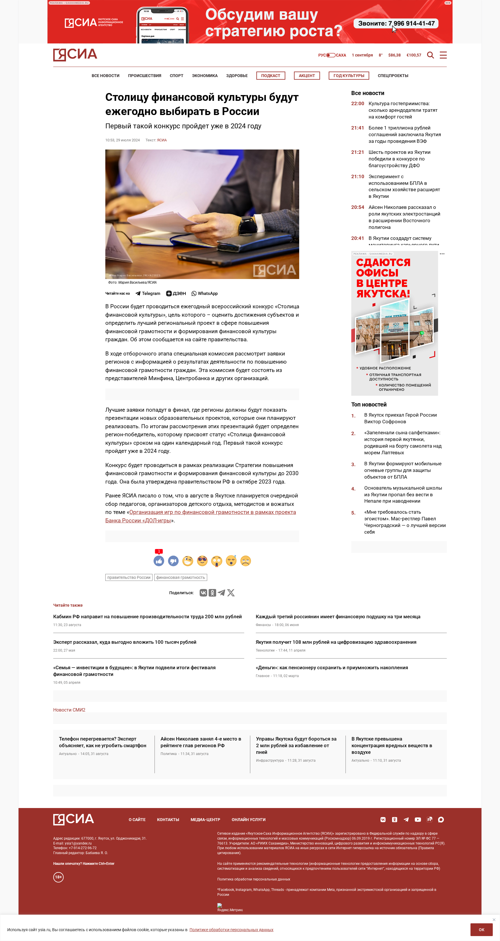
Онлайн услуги (249, 819)
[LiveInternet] (253, 907)
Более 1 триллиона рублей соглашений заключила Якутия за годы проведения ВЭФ (405, 134)
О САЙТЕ (137, 819)
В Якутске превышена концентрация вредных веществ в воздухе (392, 745)
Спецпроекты (393, 76)
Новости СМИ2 (69, 710)
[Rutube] (429, 819)
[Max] (441, 819)
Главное (262, 676)
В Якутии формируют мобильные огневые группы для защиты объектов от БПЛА (403, 470)
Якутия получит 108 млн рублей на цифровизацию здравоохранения (336, 642)
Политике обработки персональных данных (231, 929)
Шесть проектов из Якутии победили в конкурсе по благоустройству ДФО (400, 158)
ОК (481, 929)
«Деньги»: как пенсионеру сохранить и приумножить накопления (332, 667)
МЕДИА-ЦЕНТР (205, 819)
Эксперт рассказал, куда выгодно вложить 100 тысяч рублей (124, 642)
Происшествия (144, 76)
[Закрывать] (493, 919)
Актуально (68, 754)
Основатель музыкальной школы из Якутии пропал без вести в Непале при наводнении (403, 494)
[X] (231, 592)
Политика (169, 754)
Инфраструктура (270, 760)
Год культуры (349, 75)
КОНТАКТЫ (168, 819)
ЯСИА (162, 140)
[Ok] (394, 819)
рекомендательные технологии (282, 864)
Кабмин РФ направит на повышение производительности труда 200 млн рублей (147, 616)
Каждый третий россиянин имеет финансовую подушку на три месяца (338, 616)
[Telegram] (221, 592)
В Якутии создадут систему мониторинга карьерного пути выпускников (404, 244)
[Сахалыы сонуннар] (332, 55)
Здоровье (237, 76)
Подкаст (270, 75)
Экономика (205, 76)
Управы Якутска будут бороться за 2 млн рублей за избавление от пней (296, 745)
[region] (250, 928)
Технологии (265, 650)
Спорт (176, 76)
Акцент (307, 75)
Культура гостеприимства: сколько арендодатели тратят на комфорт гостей (403, 110)
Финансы (263, 625)
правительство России (128, 577)
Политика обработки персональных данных (253, 879)
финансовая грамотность (180, 577)
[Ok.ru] (212, 592)
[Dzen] (176, 293)
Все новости (106, 76)
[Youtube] (418, 819)
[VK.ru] (203, 592)
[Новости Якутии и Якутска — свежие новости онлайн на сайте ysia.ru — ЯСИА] (75, 55)
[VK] (383, 819)
